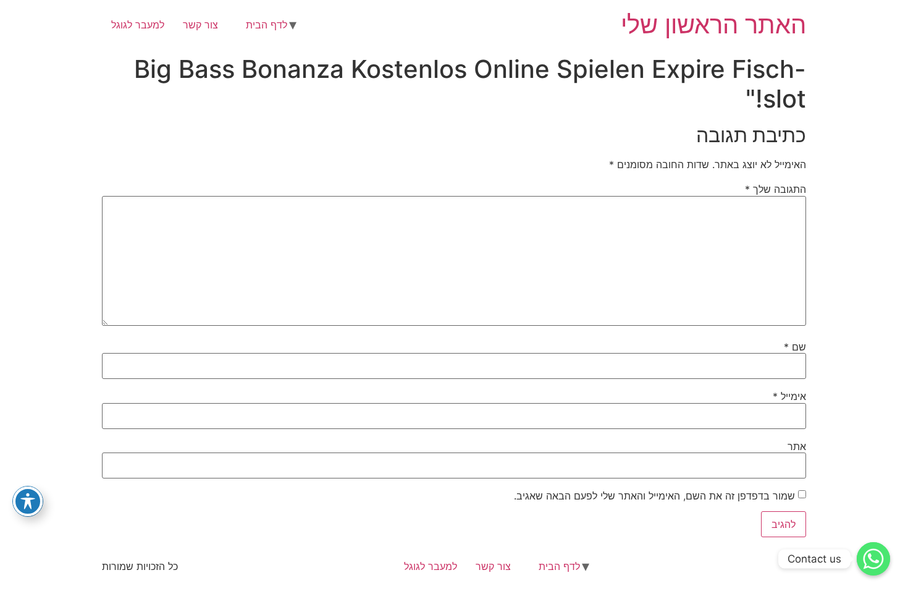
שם (795, 347)
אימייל (789, 396)
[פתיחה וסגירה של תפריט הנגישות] (28, 501)
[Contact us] (873, 559)
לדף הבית (266, 25)
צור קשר (200, 25)
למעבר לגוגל (137, 25)
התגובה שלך (775, 189)
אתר (797, 446)
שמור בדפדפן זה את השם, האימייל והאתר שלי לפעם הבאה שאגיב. (654, 496)
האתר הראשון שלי (713, 24)
